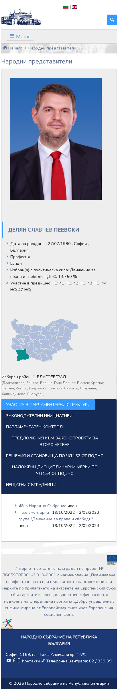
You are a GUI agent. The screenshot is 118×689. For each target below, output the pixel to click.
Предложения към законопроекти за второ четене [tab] (55, 441)
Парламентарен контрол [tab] (34, 427)
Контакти (31, 661)
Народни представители (52, 48)
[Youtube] (9, 661)
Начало (15, 48)
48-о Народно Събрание (43, 506)
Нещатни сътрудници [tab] (31, 484)
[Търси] (112, 20)
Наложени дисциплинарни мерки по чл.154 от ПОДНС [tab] (55, 470)
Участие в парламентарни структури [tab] (48, 404)
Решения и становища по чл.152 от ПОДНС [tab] (54, 456)
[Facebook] (14, 661)
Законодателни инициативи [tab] (39, 416)
